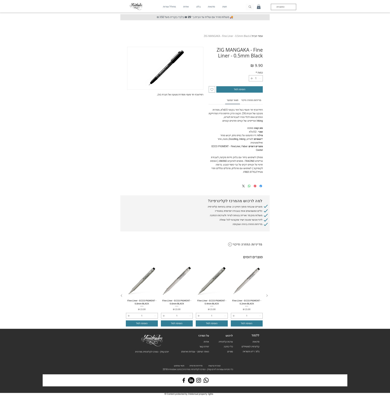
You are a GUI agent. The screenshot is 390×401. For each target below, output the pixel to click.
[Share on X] (243, 186)
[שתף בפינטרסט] (255, 186)
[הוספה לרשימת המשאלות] (212, 89)
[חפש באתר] (250, 7)
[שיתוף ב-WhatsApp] (249, 186)
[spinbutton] (256, 78)
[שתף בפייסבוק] (261, 186)
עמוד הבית (257, 36)
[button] (259, 6)
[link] (232, 100)
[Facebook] (184, 380)
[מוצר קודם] (267, 295)
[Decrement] (260, 78)
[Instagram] (198, 380)
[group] (194, 296)
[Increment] (251, 78)
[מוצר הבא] (121, 295)
